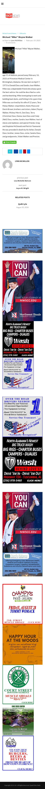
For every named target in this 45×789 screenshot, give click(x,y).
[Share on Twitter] (20, 151)
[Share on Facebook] (16, 151)
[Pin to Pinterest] (24, 151)
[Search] (42, 3)
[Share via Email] (28, 151)
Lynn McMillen (16, 40)
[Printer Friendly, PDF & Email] (9, 142)
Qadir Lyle (22, 204)
